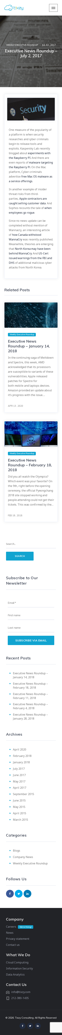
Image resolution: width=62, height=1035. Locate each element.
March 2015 (20, 820)
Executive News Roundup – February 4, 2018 (30, 706)
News (9, 933)
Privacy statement (17, 939)
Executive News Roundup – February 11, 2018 (30, 696)
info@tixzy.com (20, 992)
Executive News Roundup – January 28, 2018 (30, 716)
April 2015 (19, 813)
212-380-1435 (20, 998)
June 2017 (19, 775)
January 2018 (21, 762)
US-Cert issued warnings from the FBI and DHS (30, 258)
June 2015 (19, 800)
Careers (11, 927)
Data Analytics (15, 974)
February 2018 (22, 756)
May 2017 (19, 781)
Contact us (13, 945)
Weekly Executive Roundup (22, 45)
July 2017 (19, 769)
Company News (23, 857)
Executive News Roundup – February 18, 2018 (30, 465)
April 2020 (19, 749)
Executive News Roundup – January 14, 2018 (29, 346)
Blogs (16, 850)
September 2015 (23, 794)
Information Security (19, 968)
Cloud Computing (17, 962)
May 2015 (19, 807)
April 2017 (19, 788)
